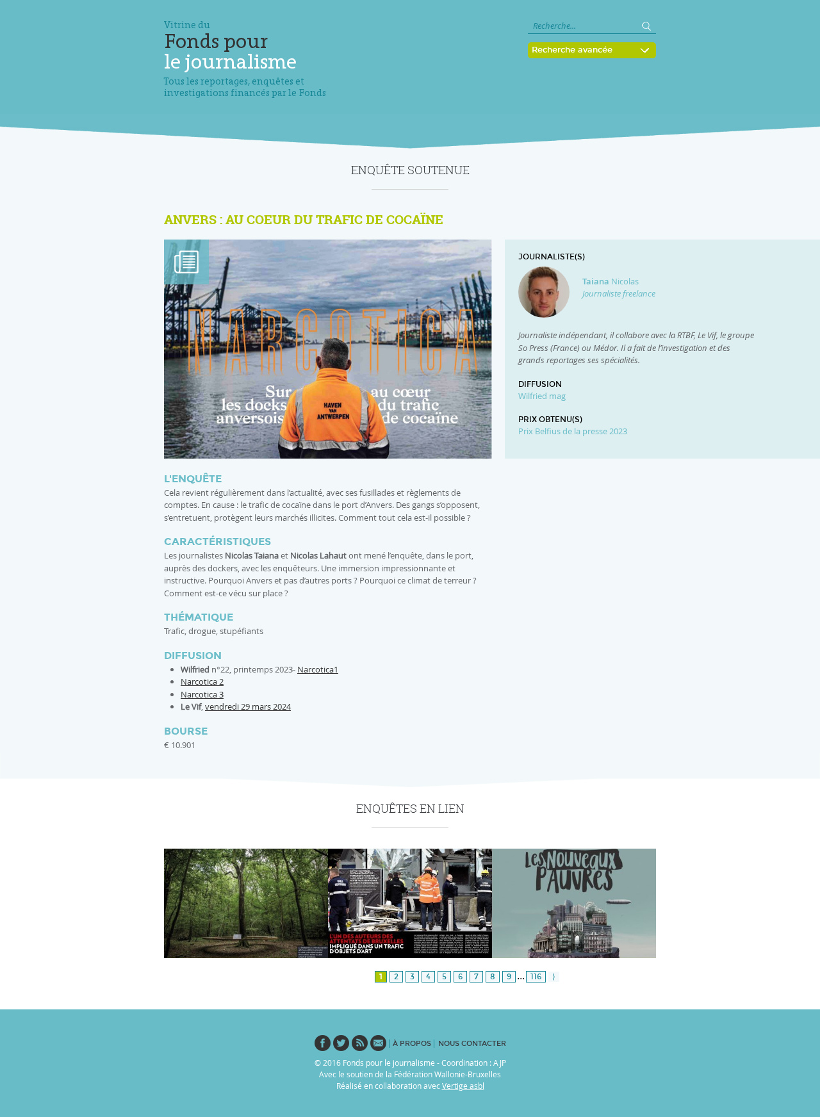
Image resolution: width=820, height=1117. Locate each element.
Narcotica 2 (202, 681)
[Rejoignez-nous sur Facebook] (323, 1042)
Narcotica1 (317, 669)
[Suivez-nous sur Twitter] (341, 1042)
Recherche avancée (572, 50)
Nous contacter (472, 1044)
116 (535, 976)
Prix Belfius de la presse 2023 (572, 431)
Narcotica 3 (202, 694)
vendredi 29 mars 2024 (248, 706)
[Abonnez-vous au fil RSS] (360, 1042)
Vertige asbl (463, 1085)
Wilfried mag (542, 396)
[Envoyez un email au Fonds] (378, 1042)
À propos (412, 1044)
